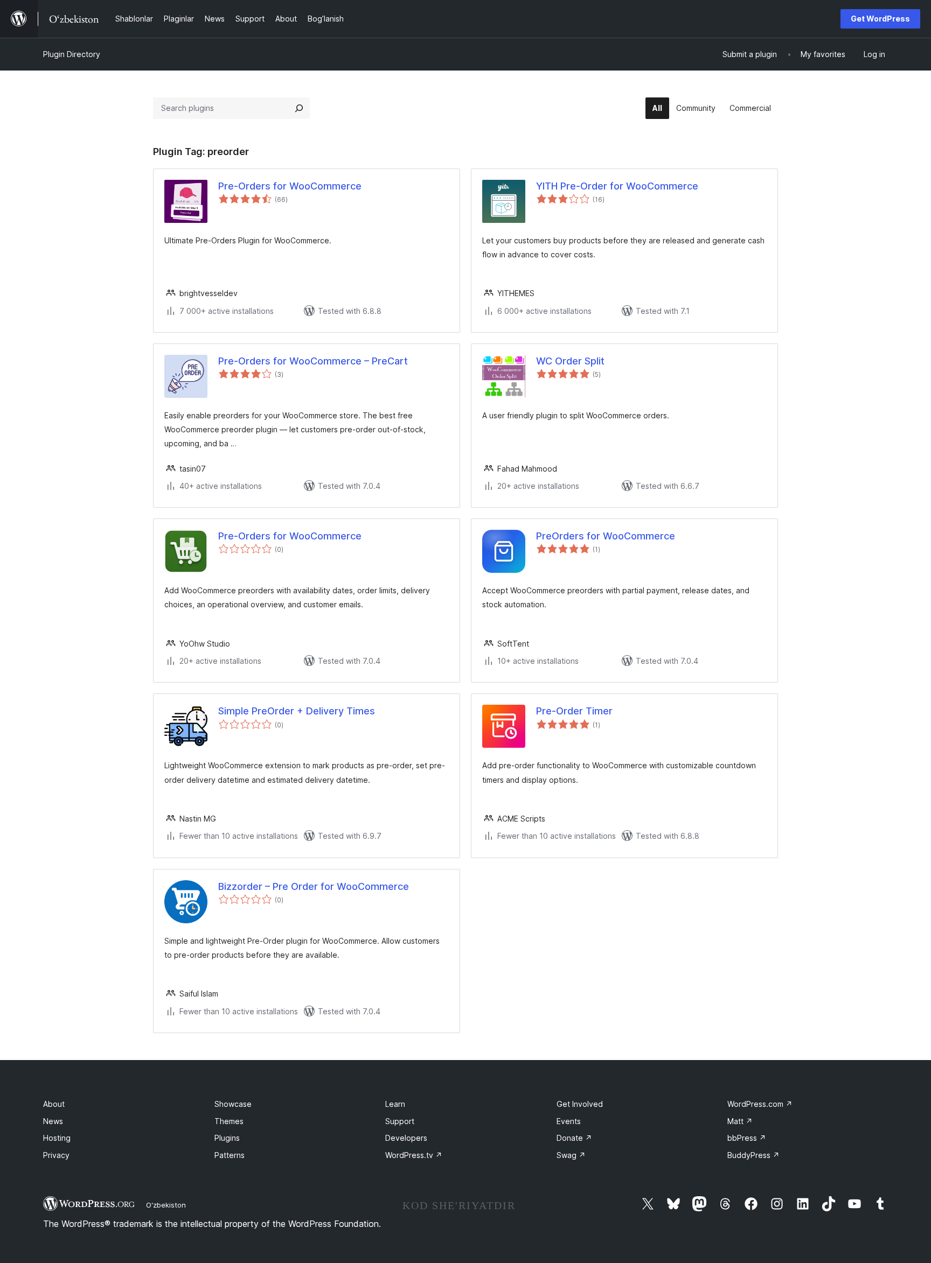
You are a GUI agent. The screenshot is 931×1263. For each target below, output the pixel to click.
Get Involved (580, 1103)
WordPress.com (760, 1103)
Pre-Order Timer (574, 711)
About (54, 1103)
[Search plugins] (299, 108)
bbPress (746, 1137)
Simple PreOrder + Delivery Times (296, 711)
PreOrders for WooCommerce (605, 536)
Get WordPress (880, 18)
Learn (395, 1103)
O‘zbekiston (166, 1205)
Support (399, 1121)
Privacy (56, 1155)
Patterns (229, 1155)
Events (569, 1121)
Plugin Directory (71, 54)
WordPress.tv (413, 1155)
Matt (740, 1121)
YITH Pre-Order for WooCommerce (617, 186)
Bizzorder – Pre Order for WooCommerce (313, 886)
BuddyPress (753, 1155)
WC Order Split (570, 361)
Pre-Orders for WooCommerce (290, 186)
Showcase (233, 1103)
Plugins (227, 1137)
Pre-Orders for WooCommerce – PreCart (313, 361)
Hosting (57, 1137)
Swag (571, 1155)
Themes (229, 1121)
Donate (574, 1137)
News (53, 1121)
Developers (406, 1137)
